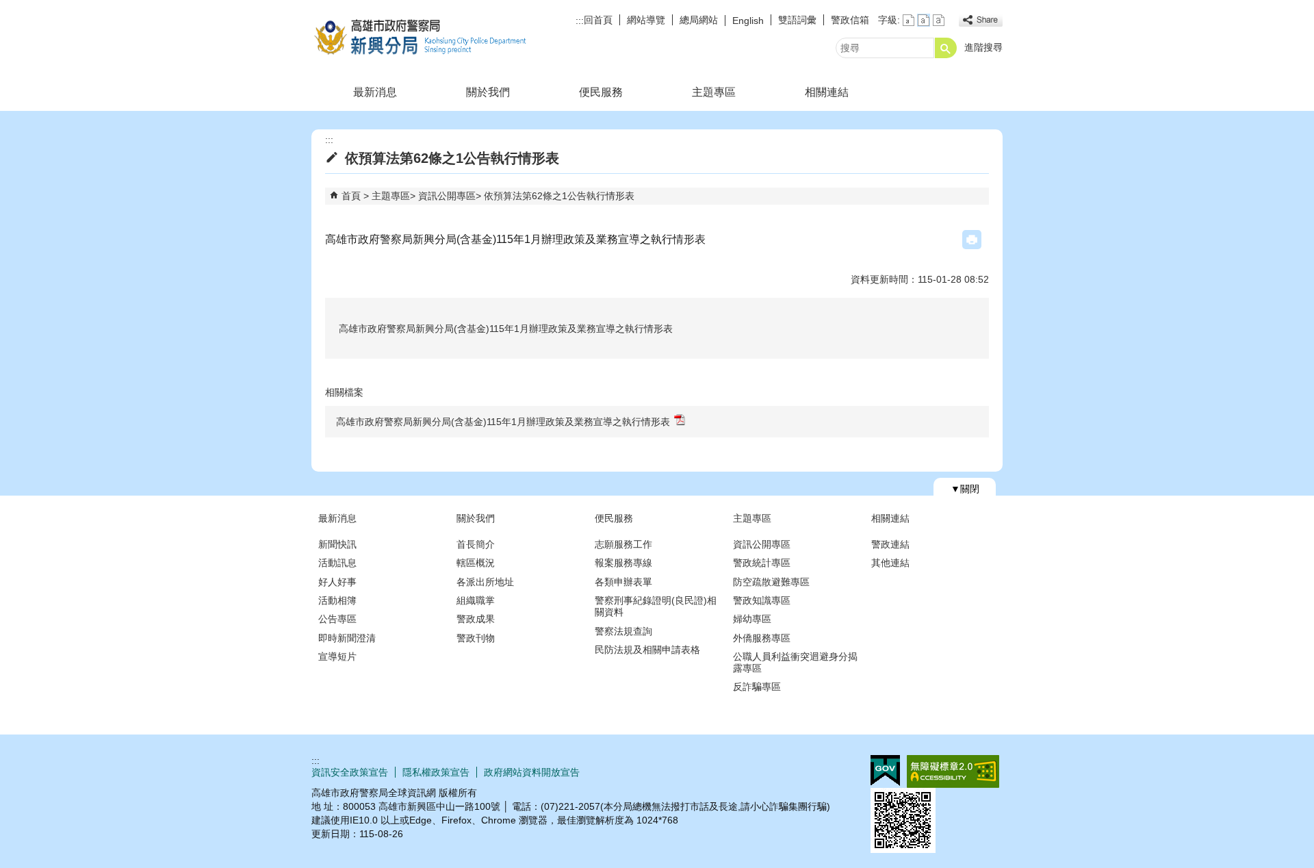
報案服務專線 (623, 562)
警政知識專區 (761, 600)
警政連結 (890, 544)
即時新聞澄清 (347, 638)
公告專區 (337, 618)
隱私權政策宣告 (435, 772)
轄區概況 (475, 562)
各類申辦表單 (623, 581)
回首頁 (598, 19)
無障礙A (953, 771)
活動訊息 (337, 562)
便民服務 (601, 92)
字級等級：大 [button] (938, 20)
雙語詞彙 (797, 19)
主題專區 (714, 92)
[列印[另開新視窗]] (972, 239)
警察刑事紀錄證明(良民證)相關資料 (656, 606)
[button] (946, 48)
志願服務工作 (623, 544)
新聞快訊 (337, 544)
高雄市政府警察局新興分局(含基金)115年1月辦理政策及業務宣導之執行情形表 (503, 421)
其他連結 (890, 562)
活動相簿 (337, 600)
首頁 (351, 195)
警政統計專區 (761, 562)
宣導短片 (337, 656)
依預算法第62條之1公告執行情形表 (559, 195)
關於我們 (488, 92)
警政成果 (475, 618)
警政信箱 (850, 19)
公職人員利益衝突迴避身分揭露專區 (795, 662)
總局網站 (699, 19)
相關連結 (827, 92)
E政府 (885, 770)
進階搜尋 (983, 47)
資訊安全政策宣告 (349, 772)
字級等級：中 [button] (923, 20)
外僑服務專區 (761, 638)
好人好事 (337, 581)
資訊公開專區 (447, 195)
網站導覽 (646, 19)
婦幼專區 (752, 618)
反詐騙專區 (757, 686)
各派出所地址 (485, 581)
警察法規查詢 (623, 631)
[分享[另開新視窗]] (981, 20)
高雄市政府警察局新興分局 (427, 37)
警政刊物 (475, 638)
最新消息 (375, 92)
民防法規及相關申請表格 (647, 649)
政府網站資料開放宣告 (532, 772)
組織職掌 (475, 600)
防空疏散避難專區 (771, 581)
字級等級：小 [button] (908, 20)
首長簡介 (475, 544)
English (748, 20)
